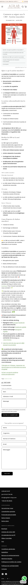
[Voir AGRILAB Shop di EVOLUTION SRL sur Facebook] (6, 574)
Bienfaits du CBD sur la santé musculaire (13, 57)
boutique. (4, 286)
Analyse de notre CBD (8, 532)
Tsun (25, 67)
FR (7, 578)
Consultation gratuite (8, 511)
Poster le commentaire (10, 415)
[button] (22, 7)
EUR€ (2, 578)
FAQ (2, 541)
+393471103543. (7, 340)
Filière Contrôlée (6, 538)
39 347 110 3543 (7, 501)
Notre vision (5, 521)
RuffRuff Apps (20, 67)
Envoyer (7, 473)
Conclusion (6, 64)
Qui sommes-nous (7, 508)
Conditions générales (8, 549)
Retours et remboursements (10, 555)
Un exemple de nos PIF (8, 535)
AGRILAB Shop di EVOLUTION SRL (12, 581)
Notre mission (5, 518)
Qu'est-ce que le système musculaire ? (13, 50)
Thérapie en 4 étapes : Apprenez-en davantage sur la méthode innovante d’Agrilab (13, 367)
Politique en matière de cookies (11, 562)
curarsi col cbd (8, 378)
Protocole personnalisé (8, 515)
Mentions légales (6, 559)
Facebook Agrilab (20, 327)
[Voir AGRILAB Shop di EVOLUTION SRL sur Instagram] (2, 574)
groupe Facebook (18, 323)
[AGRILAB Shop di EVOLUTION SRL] (14, 6)
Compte (4, 569)
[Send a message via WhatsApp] (24, 579)
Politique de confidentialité (10, 566)
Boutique (4, 529)
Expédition (4, 552)
